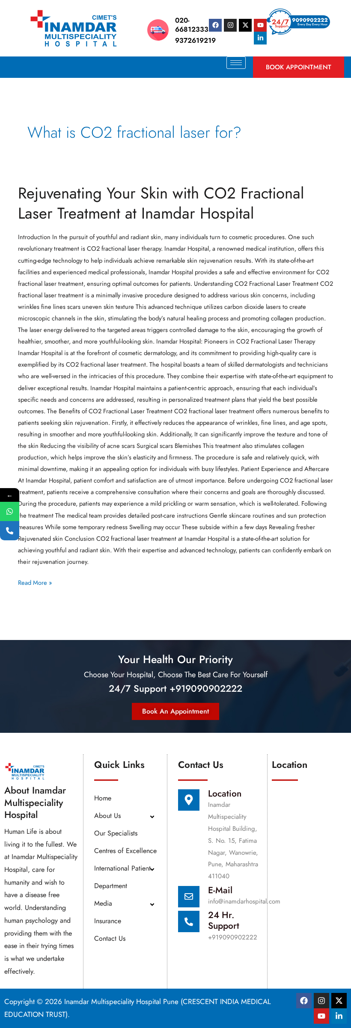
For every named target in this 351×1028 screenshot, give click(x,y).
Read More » (35, 582)
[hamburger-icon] (236, 62)
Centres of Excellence (125, 851)
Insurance (107, 921)
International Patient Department (122, 877)
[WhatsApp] (9, 511)
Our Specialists (115, 833)
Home (102, 798)
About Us (107, 816)
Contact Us (109, 938)
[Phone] (9, 530)
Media (103, 903)
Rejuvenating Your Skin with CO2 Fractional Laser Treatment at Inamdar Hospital (161, 203)
